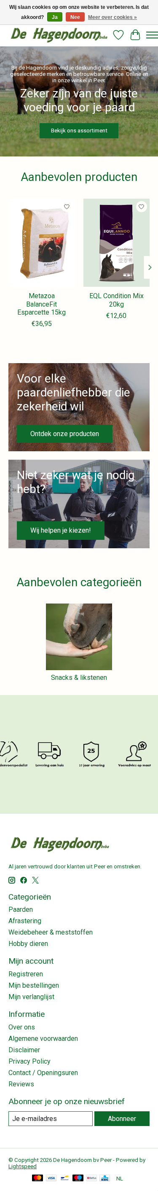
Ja (55, 17)
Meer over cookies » (112, 17)
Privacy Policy (29, 1061)
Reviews (21, 1084)
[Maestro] (77, 1179)
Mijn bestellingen (33, 985)
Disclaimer (24, 1050)
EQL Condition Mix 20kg (116, 300)
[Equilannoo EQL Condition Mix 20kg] (116, 243)
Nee (75, 17)
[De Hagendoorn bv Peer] (59, 34)
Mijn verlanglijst (31, 997)
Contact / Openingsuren (43, 1073)
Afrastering (24, 921)
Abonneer (122, 1119)
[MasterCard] (37, 1179)
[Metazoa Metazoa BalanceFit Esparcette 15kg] (41, 243)
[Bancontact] (64, 1179)
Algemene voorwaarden (43, 1039)
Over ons (21, 1027)
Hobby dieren (28, 944)
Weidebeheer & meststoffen (50, 932)
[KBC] (104, 1179)
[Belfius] (91, 1179)
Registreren (25, 974)
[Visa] (51, 1179)
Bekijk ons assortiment (79, 130)
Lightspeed (22, 1166)
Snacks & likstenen (79, 678)
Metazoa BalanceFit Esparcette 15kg (41, 304)
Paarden (20, 909)
